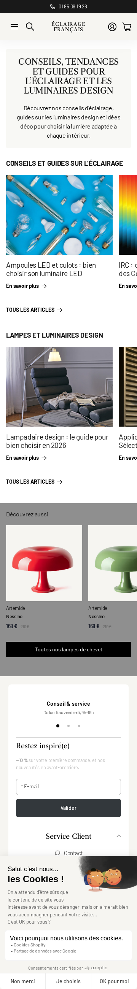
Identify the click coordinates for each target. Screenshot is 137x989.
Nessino (14, 616)
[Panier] (126, 26)
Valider (69, 808)
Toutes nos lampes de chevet (68, 649)
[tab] (57, 725)
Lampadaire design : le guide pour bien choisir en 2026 (57, 440)
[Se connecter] (112, 26)
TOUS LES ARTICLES (31, 309)
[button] (68, 837)
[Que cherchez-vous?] (30, 26)
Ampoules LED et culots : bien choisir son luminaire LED (51, 269)
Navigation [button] (14, 26)
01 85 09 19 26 (73, 6)
